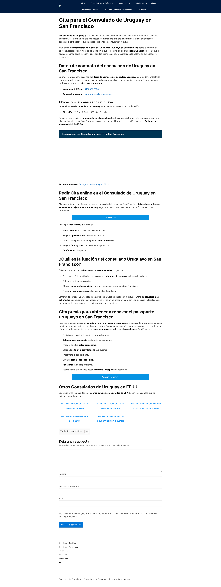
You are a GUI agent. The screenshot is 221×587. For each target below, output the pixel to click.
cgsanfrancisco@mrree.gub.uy (98, 94)
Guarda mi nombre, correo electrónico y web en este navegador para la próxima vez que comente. (108, 515)
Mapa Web (63, 559)
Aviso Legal (64, 551)
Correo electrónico (69, 486)
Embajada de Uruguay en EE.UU (94, 184)
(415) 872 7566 (91, 89)
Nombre (63, 474)
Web (61, 498)
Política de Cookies (67, 543)
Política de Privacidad (68, 547)
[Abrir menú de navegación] (153, 9)
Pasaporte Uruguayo (111, 377)
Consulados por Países (100, 3)
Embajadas (139, 3)
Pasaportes (122, 3)
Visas (153, 3)
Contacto (143, 10)
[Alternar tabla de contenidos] (85, 431)
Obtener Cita (110, 217)
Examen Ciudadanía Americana (118, 10)
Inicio (83, 3)
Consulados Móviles (89, 10)
